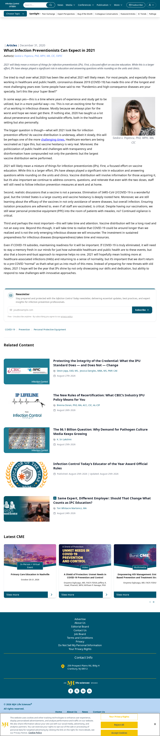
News (60, 4)
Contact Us (80, 630)
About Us (80, 623)
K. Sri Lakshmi (64, 439)
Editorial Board (80, 626)
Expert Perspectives (66, 14)
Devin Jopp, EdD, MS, (68, 370)
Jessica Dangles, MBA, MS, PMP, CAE (99, 370)
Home (58, 711)
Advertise (80, 619)
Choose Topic (13, 13)
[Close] (155, 724)
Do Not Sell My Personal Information (80, 645)
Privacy (80, 641)
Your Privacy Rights (80, 649)
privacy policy (66, 316)
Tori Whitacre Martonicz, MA (72, 508)
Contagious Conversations (106, 14)
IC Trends (142, 14)
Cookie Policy (35, 732)
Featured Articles (128, 14)
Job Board (80, 634)
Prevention (24, 329)
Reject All (119, 724)
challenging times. (53, 139)
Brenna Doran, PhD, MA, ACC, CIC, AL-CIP (78, 405)
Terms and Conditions (80, 637)
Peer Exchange (48, 14)
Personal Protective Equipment (50, 329)
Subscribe (140, 309)
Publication (102, 4)
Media (69, 4)
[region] (80, 724)
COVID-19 (10, 329)
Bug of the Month (85, 14)
